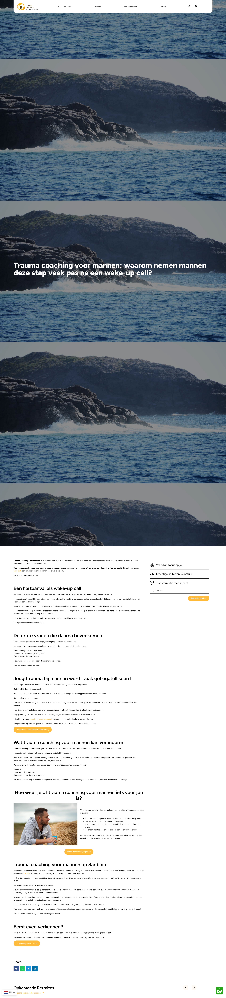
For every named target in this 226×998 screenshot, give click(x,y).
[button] (196, 6)
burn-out (17, 571)
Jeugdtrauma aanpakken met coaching (32, 729)
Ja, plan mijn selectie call (26, 943)
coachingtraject (45, 719)
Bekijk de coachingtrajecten (79, 851)
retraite (32, 719)
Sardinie (26, 873)
